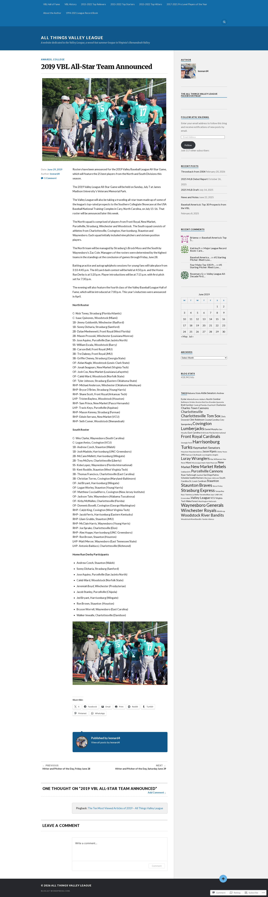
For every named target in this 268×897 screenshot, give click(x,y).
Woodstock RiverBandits (191, 519)
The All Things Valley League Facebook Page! (199, 95)
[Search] (224, 22)
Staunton (213, 481)
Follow (188, 145)
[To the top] (223, 879)
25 (191, 331)
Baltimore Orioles (188, 402)
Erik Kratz (205, 433)
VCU (212, 498)
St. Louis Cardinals (197, 481)
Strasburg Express (198, 490)
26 (197, 331)
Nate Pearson (211, 463)
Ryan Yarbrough (188, 475)
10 (184, 318)
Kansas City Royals (194, 455)
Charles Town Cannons (195, 408)
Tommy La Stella (192, 494)
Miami (188, 462)
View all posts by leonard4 (105, 742)
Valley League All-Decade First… (208, 275)
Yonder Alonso (208, 519)
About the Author (52, 13)
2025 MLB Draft (190, 189)
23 (223, 325)
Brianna (194, 237)
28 (210, 331)
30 (223, 331)
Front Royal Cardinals (200, 436)
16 (223, 318)
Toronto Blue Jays (206, 494)
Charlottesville (192, 412)
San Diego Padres (211, 475)
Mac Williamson (216, 459)
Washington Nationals (207, 501)
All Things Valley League (72, 37)
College (59, 59)
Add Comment (156, 792)
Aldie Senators (208, 392)
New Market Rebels (208, 466)
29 (217, 331)
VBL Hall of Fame (51, 4)
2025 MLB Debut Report (194, 178)
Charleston (221, 405)
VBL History (70, 4)
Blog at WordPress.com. (55, 891)
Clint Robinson (197, 419)
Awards (46, 59)
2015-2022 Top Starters (123, 4)
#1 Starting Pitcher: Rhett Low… (208, 258)
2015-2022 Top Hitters (150, 4)
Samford (200, 475)
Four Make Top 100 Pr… (203, 264)
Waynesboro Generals (202, 505)
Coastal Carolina (212, 420)
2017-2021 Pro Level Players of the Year (187, 4)
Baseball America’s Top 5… (208, 239)
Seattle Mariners (197, 478)
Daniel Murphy (212, 429)
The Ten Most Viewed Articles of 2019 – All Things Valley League (125, 808)
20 (204, 325)
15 (217, 318)
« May (184, 336)
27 (204, 331)
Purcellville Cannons (207, 471)
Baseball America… (200, 257)
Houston (184, 452)
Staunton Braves (196, 485)
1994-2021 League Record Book (82, 13)
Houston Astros (195, 452)
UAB (217, 494)
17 (184, 325)
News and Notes (190, 197)
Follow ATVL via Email (195, 117)
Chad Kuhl (211, 405)
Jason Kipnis (209, 451)
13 (204, 318)
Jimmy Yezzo (222, 452)
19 (197, 325)
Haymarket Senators (206, 447)
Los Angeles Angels (210, 455)
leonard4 (55, 173)
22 (217, 325)
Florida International (217, 433)
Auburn (202, 399)
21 (210, 325)
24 (184, 331)
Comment (157, 866)
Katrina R (195, 248)
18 (191, 325)
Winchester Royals (199, 510)
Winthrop (221, 511)
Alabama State (194, 393)
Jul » (191, 336)
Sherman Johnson (211, 478)
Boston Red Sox (202, 402)
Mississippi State (199, 463)
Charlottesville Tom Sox (200, 416)
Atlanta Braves (193, 399)
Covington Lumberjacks (196, 426)
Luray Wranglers (195, 458)
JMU (183, 454)
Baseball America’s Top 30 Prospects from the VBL (203, 206)
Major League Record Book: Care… (208, 249)
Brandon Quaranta (216, 402)
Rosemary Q (196, 273)
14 (210, 318)
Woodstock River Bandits (202, 515)
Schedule (185, 478)
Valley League (200, 497)
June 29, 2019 (54, 169)
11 (191, 318)
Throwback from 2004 (193, 171)
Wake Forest (192, 501)
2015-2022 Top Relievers (93, 4)
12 (197, 318)
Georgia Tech (186, 443)
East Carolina (194, 432)
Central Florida (200, 405)
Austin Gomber (213, 399)
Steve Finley (218, 486)
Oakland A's (186, 472)
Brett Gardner (187, 405)
